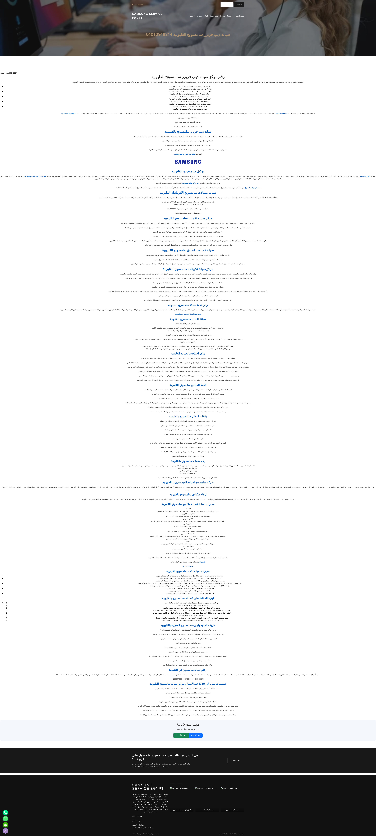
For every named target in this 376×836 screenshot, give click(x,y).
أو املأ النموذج (195, 735)
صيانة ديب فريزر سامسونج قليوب (184, 154)
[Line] (5, 824)
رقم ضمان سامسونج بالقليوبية (188, 461)
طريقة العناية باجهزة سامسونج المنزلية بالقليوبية (188, 625)
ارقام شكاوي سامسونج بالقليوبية (188, 494)
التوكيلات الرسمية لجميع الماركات (35, 176)
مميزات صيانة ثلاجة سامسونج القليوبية (188, 571)
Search (239, 4)
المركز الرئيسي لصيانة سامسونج (182, 810)
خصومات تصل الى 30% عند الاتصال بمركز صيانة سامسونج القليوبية (188, 683)
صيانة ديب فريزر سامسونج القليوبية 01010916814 (188, 34)
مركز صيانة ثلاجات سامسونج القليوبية (188, 218)
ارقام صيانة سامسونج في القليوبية (188, 669)
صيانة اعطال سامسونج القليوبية (188, 319)
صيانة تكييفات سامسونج (207, 810)
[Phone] (5, 812)
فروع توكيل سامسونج (68, 113)
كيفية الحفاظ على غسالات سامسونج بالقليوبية (188, 598)
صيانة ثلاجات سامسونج (232, 810)
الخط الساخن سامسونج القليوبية (188, 385)
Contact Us (235, 761)
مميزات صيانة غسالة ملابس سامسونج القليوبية (188, 504)
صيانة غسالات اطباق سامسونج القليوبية (188, 250)
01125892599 (139, 4)
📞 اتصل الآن (181, 735)
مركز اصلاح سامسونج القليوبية (188, 353)
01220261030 (188, 566)
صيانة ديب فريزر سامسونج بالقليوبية (188, 131)
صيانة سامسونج (281, 113)
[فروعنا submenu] (232, 16)
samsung (156, 834)
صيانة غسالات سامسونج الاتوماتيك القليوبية (188, 192)
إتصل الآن (201, 562)
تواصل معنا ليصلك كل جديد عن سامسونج (188, 314)
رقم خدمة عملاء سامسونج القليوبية (188, 305)
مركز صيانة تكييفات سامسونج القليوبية (188, 269)
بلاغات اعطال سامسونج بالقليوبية (188, 416)
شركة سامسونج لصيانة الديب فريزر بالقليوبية (188, 482)
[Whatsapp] (5, 818)
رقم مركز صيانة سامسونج (190, 183)
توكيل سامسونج (365, 176)
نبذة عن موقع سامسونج (252, 188)
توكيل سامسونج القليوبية (188, 171)
